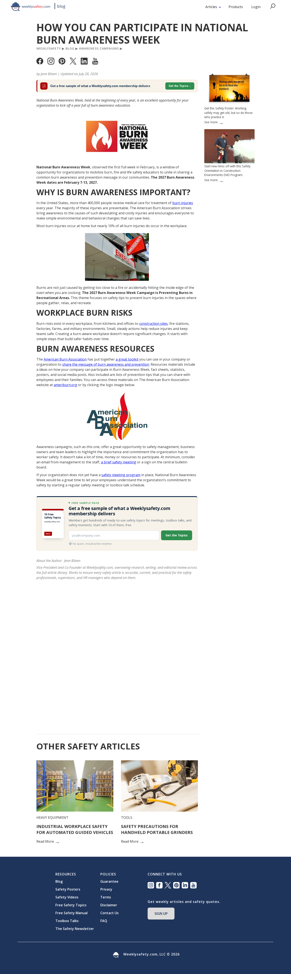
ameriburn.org (65, 384)
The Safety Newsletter (74, 928)
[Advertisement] (229, 319)
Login (256, 6)
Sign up (161, 913)
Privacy (106, 889)
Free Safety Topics (70, 905)
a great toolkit (127, 359)
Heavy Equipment (52, 817)
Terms (105, 897)
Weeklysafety (48, 48)
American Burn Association (65, 359)
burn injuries (182, 203)
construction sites (153, 323)
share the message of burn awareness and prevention (105, 364)
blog (61, 6)
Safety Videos (66, 897)
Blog (70, 48)
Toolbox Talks (67, 920)
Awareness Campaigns (99, 48)
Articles (211, 6)
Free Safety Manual (71, 913)
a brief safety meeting (118, 462)
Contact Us (109, 913)
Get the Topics (179, 86)
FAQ (103, 920)
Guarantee (109, 881)
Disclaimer (108, 905)
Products (236, 6)
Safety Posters (67, 889)
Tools (126, 817)
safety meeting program (120, 475)
